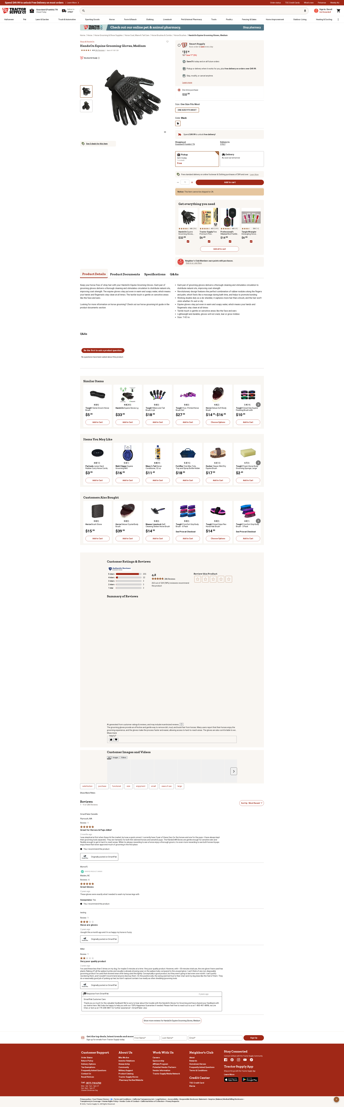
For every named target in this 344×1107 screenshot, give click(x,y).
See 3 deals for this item (97, 144)
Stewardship (124, 1064)
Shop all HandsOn (87, 42)
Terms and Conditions (122, 1099)
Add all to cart (219, 249)
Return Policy (87, 1061)
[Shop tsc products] (172, 27)
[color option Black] (178, 123)
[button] (78, 2)
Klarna (192, 1086)
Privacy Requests (172, 1101)
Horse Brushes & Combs (161, 35)
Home (82, 35)
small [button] (153, 786)
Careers (156, 1058)
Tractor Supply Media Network (166, 1074)
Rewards (193, 1061)
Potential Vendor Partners (164, 1067)
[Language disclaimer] (182, 724)
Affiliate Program (160, 1064)
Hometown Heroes (197, 1064)
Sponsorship (158, 1061)
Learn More (72, 3)
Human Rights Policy (110, 1101)
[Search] (83, 10)
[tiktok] (251, 1059)
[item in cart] (338, 10)
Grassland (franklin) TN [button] (185, 144)
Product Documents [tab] (125, 274)
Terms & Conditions (198, 1070)
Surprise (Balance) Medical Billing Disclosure (225, 1099)
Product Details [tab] (94, 274)
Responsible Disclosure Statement (193, 1099)
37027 (222, 144)
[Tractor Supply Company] (14, 11)
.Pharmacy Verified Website (131, 1080)
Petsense (322, 3)
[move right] (258, 404)
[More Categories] (338, 19)
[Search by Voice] (305, 10)
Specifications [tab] (155, 274)
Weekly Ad (334, 3)
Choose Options (218, 422)
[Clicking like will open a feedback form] (111, 740)
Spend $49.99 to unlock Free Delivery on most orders (34, 2)
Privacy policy (85, 1099)
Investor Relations (127, 1061)
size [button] (128, 786)
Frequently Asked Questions (93, 1070)
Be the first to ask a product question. (103, 350)
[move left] (85, 404)
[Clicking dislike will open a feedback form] (116, 740)
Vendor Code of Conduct (129, 1101)
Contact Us (86, 1074)
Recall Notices (87, 1077)
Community (124, 1067)
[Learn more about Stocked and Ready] (99, 58)
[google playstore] (250, 1079)
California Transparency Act (143, 1099)
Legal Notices (161, 1099)
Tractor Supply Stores (128, 1077)
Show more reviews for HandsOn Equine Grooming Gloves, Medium (172, 1021)
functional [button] (116, 786)
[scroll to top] (336, 1099)
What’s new (309, 3)
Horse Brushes (180, 35)
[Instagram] (238, 1059)
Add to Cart (97, 422)
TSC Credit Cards (292, 3)
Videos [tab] (123, 757)
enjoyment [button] (140, 786)
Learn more (187, 83)
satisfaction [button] (87, 786)
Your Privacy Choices (100, 1099)
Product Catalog (126, 1074)
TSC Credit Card (196, 1083)
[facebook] (225, 1059)
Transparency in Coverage (90, 1101)
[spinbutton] (185, 182)
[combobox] (254, 803)
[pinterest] (232, 1059)
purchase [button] (102, 786)
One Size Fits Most (187, 110)
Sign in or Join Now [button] (194, 263)
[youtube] (245, 1059)
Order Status (87, 1058)
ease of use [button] (167, 786)
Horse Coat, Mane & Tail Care (137, 35)
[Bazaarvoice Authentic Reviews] (120, 569)
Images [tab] (115, 757)
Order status (275, 3)
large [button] (180, 786)
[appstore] (231, 1079)
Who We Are (124, 1058)
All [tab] (109, 757)
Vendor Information (161, 1070)
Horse (89, 35)
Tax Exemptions (88, 1067)
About (192, 1058)
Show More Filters (87, 793)
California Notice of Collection (152, 1101)
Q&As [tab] (174, 274)
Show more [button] (112, 733)
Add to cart (230, 182)
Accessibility (173, 1099)
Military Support (126, 1070)
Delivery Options (88, 1064)
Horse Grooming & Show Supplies (108, 35)
